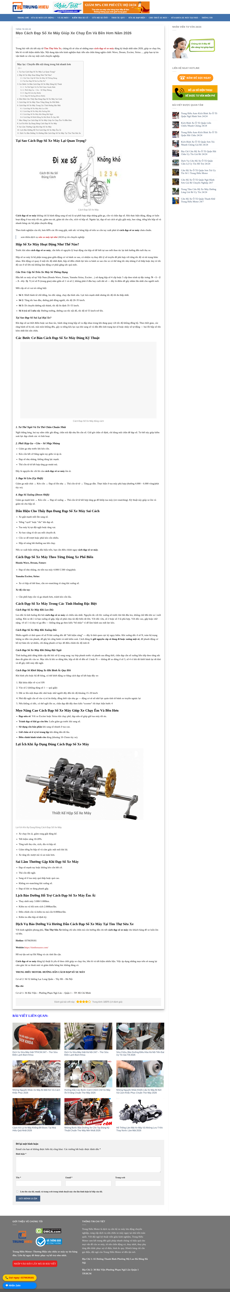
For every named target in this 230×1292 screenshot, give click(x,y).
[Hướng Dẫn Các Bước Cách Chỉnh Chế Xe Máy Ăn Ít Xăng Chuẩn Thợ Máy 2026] (88, 1073)
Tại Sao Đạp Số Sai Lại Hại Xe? (34, 81)
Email (68, 1177)
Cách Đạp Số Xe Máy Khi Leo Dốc (35, 108)
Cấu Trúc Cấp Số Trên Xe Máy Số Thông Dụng (40, 78)
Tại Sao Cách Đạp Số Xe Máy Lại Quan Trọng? (37, 72)
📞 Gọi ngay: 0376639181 (19, 1278)
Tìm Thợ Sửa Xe (52, 48)
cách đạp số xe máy (104, 48)
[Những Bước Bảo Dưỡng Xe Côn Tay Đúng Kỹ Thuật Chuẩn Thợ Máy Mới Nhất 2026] (88, 1111)
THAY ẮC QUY (118, 18)
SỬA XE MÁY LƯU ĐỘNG (42, 18)
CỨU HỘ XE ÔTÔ (100, 18)
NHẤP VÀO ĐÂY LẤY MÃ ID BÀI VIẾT (35, 1263)
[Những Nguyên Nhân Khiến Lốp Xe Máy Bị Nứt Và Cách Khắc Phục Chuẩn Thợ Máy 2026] (140, 1073)
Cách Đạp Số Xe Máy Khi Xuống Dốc (36, 111)
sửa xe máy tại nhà (48, 237)
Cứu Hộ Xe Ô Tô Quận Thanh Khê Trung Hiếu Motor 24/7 (198, 200)
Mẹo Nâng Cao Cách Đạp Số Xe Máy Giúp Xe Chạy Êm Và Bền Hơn (45, 120)
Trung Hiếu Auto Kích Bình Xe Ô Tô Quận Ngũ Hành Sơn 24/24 (199, 115)
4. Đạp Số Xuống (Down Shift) (34, 96)
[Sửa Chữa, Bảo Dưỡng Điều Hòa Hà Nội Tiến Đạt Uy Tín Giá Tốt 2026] (140, 1036)
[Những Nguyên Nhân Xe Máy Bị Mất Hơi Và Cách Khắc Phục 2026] (36, 1073)
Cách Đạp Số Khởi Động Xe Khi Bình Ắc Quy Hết (41, 117)
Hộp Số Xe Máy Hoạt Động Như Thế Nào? (35, 75)
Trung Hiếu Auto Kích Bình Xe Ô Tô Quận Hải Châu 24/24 (199, 134)
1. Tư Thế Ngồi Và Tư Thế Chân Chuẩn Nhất (39, 87)
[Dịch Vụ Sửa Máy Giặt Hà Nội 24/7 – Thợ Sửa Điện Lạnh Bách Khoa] (88, 1036)
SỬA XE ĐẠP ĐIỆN (136, 18)
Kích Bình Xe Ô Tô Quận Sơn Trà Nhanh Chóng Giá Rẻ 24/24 (197, 143)
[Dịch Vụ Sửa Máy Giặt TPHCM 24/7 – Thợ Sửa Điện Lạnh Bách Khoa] (36, 1036)
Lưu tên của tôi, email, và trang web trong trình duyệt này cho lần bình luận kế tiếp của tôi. (61, 1191)
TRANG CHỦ (23, 18)
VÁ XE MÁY (63, 18)
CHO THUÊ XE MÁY (158, 18)
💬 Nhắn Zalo (12, 1286)
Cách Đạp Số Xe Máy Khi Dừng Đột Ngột (38, 114)
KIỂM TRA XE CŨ (80, 18)
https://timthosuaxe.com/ (36, 947)
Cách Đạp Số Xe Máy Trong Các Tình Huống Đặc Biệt (40, 105)
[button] (77, 1001)
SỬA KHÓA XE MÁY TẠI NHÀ (184, 18)
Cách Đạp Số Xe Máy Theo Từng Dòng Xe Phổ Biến (39, 102)
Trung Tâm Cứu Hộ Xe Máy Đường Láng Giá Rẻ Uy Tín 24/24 (198, 190)
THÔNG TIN (207, 18)
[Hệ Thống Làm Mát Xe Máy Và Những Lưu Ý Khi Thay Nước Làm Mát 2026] (140, 1111)
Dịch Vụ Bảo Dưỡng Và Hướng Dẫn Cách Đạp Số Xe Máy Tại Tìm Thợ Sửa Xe (50, 133)
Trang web (120, 1177)
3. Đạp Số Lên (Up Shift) (32, 93)
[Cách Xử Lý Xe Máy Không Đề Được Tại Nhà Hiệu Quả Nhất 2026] (36, 1111)
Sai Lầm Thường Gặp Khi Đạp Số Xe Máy (35, 127)
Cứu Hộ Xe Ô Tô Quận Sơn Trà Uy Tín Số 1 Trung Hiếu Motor (198, 171)
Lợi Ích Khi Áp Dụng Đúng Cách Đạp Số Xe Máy (38, 123)
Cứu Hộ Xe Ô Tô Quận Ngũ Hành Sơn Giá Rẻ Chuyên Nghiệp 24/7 (197, 181)
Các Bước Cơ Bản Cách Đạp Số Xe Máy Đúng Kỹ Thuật (40, 84)
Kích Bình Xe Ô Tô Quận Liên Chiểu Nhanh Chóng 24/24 (196, 124)
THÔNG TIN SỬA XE (23, 29)
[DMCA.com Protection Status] (48, 1230)
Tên (18, 1177)
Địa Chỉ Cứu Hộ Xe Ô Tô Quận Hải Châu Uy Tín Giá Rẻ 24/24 (198, 152)
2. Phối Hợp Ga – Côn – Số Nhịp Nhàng (37, 90)
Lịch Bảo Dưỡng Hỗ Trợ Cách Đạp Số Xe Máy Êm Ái (40, 130)
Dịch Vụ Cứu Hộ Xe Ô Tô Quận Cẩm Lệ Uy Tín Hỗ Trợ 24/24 (197, 162)
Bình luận (21, 1154)
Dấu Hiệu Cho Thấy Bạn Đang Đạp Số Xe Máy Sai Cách (40, 99)
